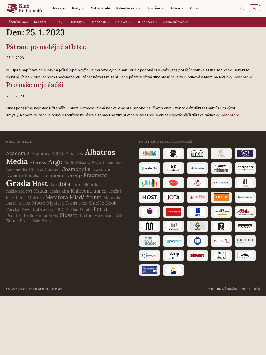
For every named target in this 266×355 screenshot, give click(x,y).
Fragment (95, 175)
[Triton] (149, 270)
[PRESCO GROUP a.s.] (245, 241)
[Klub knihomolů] (24, 8)
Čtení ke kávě (18, 22)
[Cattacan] (245, 168)
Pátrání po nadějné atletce (46, 47)
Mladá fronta (86, 197)
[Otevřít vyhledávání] (242, 8)
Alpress (38, 162)
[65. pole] (173, 153)
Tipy (59, 22)
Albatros (74, 153)
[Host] (149, 197)
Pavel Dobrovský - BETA (44, 209)
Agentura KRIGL (48, 153)
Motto (38, 203)
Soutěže (153, 8)
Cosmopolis (75, 169)
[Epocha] (197, 182)
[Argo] (245, 153)
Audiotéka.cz (77, 162)
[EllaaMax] (173, 182)
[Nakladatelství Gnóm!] (197, 226)
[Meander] (149, 226)
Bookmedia (16, 169)
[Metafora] (173, 226)
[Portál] (221, 241)
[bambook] (173, 168)
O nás (194, 8)
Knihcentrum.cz (89, 191)
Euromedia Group (61, 175)
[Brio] (221, 168)
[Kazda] (221, 197)
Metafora (57, 197)
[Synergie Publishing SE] (245, 255)
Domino (14, 175)
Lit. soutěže (145, 22)
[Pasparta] (173, 241)
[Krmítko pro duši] (173, 212)
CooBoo (52, 169)
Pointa (85, 209)
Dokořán (101, 169)
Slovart (68, 215)
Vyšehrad (104, 215)
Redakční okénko (175, 22)
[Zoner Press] (173, 270)
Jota (64, 184)
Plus (74, 209)
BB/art (98, 162)
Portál (101, 209)
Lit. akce (121, 22)
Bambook (115, 162)
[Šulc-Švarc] (221, 255)
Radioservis (46, 215)
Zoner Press (18, 220)
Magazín (59, 8)
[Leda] (197, 212)
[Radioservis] (149, 255)
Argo (55, 161)
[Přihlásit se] (254, 8)
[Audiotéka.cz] (149, 168)
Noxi (83, 203)
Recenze (40, 22)
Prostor (14, 215)
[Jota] (173, 197)
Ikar (53, 184)
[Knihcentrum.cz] (245, 197)
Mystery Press (62, 203)
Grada (18, 183)
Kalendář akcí (126, 8)
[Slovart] (197, 255)
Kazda (41, 191)
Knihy (76, 8)
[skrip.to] (173, 255)
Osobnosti (98, 22)
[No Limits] (221, 226)
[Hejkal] (245, 182)
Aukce (175, 8)
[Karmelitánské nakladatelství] (197, 197)
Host (40, 183)
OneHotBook (102, 203)
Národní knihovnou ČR (245, 289)
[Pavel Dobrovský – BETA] (197, 241)
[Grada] (221, 182)
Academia (18, 153)
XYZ (119, 215)
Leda (21, 197)
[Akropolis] (197, 153)
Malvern (36, 197)
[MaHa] (245, 212)
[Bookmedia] (197, 168)
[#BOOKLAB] (149, 153)
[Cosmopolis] (149, 182)
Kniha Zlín (59, 191)
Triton (86, 215)
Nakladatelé (100, 8)
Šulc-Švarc (42, 220)
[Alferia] (221, 153)
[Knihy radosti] (149, 212)
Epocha (32, 175)
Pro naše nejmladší (34, 85)
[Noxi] (245, 226)
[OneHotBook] (149, 241)
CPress (36, 169)
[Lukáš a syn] (221, 212)
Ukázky (76, 22)
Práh (28, 215)
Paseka (12, 209)
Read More (243, 77)
